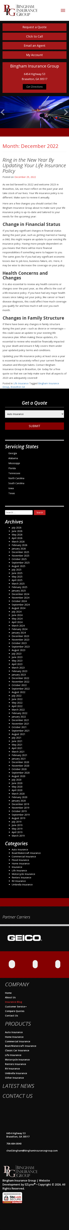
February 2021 (19, 755)
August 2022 (18, 692)
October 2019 (19, 811)
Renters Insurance (21, 877)
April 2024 (17, 622)
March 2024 (18, 625)
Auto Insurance (20, 849)
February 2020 (19, 797)
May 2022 (17, 702)
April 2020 (17, 790)
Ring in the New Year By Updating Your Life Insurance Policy (34, 165)
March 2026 (18, 541)
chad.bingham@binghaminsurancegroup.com (32, 1150)
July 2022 (16, 695)
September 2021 (21, 730)
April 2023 (17, 664)
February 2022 (19, 713)
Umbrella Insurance (22, 884)
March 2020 (18, 793)
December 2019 (20, 804)
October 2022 (19, 685)
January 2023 (19, 674)
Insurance (17, 867)
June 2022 (17, 699)
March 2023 (18, 667)
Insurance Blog (13, 1001)
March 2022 (18, 709)
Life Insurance (21, 383)
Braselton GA (18, 386)
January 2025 (19, 590)
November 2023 (20, 639)
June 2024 (17, 615)
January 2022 (19, 716)
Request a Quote (34, 27)
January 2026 (19, 548)
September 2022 (21, 688)
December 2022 (20, 678)
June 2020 (17, 783)
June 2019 (17, 825)
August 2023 (18, 650)
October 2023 (19, 643)
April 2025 (17, 580)
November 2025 (20, 555)
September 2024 (21, 604)
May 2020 (17, 786)
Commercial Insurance (24, 856)
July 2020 (16, 779)
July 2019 (16, 821)
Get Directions (34, 87)
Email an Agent (34, 46)
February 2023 (19, 671)
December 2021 (20, 720)
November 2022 (20, 681)
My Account (34, 55)
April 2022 (17, 706)
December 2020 (20, 762)
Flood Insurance (20, 860)
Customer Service (15, 1006)
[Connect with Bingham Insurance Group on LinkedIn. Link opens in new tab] (35, 964)
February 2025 (19, 587)
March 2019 (18, 835)
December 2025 (20, 552)
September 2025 (21, 562)
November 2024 (20, 597)
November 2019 (20, 807)
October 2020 (19, 769)
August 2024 (18, 608)
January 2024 (19, 632)
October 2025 (19, 559)
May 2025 (17, 576)
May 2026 (17, 534)
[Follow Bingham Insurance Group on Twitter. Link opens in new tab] (57, 964)
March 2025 (18, 583)
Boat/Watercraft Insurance (26, 853)
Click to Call (34, 36)
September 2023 (21, 646)
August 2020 (18, 776)
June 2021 (17, 741)
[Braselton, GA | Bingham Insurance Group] (21, 8)
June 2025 (17, 573)
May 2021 (17, 744)
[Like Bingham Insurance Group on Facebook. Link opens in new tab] (12, 964)
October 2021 (19, 727)
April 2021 (17, 748)
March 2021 (18, 751)
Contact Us (11, 1015)
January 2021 (19, 758)
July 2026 (16, 527)
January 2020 (19, 800)
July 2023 (16, 653)
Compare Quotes (14, 1011)
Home (8, 992)
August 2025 (18, 566)
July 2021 (16, 737)
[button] (2, 118)
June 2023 (17, 657)
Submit (34, 426)
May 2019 (17, 828)
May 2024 (17, 618)
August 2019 (18, 818)
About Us (10, 997)
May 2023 (17, 660)
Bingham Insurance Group (19, 1180)
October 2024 (19, 601)
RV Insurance (19, 881)
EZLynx (29, 1184)
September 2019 (21, 814)
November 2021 (20, 723)
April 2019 (17, 832)
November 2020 (20, 765)
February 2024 (19, 629)
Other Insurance (14, 1077)
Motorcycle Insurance (23, 874)
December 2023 (20, 636)
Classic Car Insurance (17, 1050)
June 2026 (17, 531)
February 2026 (19, 545)
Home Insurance (21, 863)
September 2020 (21, 772)
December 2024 (20, 594)
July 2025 (16, 569)
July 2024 (16, 611)
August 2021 (18, 734)
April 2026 (17, 538)
